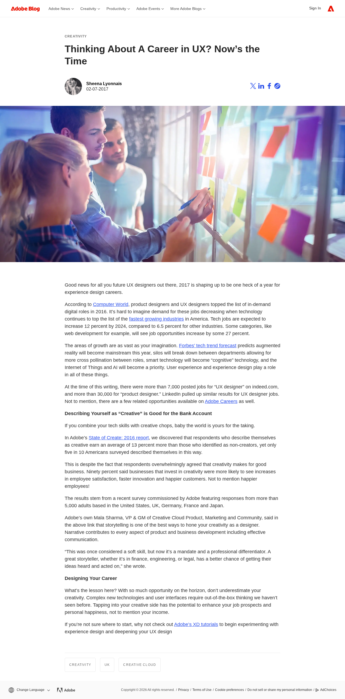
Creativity (76, 36)
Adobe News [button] (59, 8)
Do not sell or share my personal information (279, 690)
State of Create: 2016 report (119, 437)
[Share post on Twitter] (253, 86)
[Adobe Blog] (28, 8)
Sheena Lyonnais (104, 83)
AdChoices (328, 690)
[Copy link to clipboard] (277, 86)
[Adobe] (330, 8)
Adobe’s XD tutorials (196, 624)
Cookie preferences (229, 690)
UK (107, 665)
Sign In (315, 8)
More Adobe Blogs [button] (186, 8)
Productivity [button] (116, 8)
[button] (29, 690)
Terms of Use (202, 690)
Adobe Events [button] (148, 8)
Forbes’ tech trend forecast (207, 345)
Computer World (110, 304)
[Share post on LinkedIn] (261, 86)
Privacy (183, 690)
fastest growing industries (156, 319)
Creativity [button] (88, 8)
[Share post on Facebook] (269, 86)
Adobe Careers (221, 401)
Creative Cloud (139, 665)
